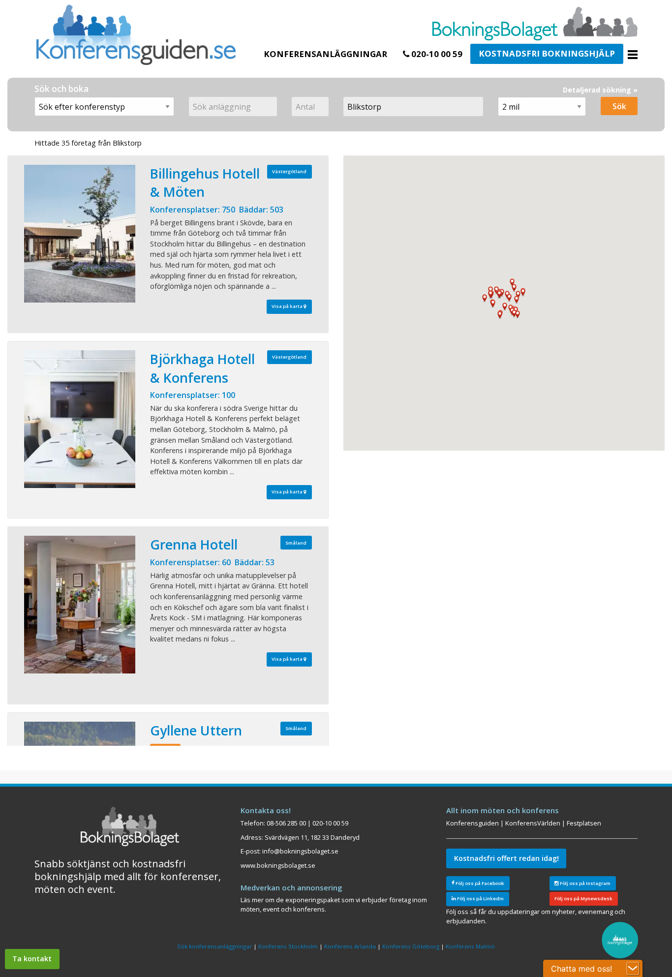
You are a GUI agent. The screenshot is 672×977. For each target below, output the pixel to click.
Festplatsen (584, 823)
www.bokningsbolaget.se (278, 865)
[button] (499, 315)
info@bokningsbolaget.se (300, 851)
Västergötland (289, 171)
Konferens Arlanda (350, 946)
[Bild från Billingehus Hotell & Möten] (79, 234)
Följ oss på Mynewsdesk (583, 898)
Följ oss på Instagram (585, 883)
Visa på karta (288, 306)
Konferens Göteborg (410, 946)
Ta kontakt (32, 958)
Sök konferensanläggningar (214, 946)
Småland (295, 543)
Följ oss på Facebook (479, 883)
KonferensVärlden (532, 823)
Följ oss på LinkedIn (480, 898)
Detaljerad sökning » (600, 89)
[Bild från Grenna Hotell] (79, 604)
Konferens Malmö (470, 946)
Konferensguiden (472, 823)
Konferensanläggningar (325, 54)
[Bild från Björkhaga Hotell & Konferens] (79, 419)
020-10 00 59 (435, 54)
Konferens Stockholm (288, 946)
